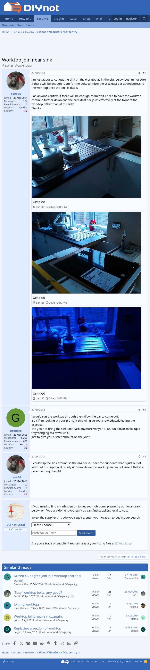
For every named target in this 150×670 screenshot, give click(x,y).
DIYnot (9, 661)
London (23, 107)
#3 (144, 456)
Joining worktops (27, 604)
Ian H (17, 596)
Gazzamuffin (21, 584)
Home (9, 18)
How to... (25, 18)
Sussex (23, 444)
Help (128, 661)
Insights (59, 18)
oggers (17, 632)
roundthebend (21, 608)
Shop (86, 18)
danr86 (9, 65)
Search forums (25, 25)
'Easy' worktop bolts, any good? (38, 592)
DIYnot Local (123, 543)
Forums (42, 18)
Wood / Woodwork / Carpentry (61, 584)
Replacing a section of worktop (37, 628)
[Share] (139, 73)
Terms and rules (95, 661)
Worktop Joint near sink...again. (38, 616)
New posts (8, 25)
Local (73, 18)
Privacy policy (115, 661)
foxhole (134, 606)
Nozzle (134, 619)
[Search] (144, 18)
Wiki (99, 18)
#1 (144, 73)
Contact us (77, 661)
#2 (144, 409)
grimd (17, 620)
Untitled (39, 202)
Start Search (86, 533)
